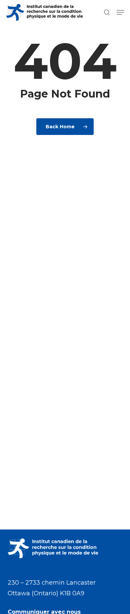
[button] (120, 12)
